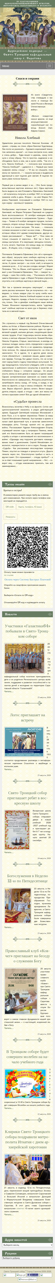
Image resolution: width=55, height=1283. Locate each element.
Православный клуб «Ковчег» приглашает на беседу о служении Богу (27, 956)
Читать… (9, 691)
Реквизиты (10, 516)
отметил (20, 1208)
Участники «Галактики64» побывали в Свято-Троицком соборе (27, 631)
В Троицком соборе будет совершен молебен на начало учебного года (27, 1056)
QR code (10, 506)
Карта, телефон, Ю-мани (30, 506)
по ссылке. (9, 575)
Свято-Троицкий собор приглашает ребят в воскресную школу (27, 798)
